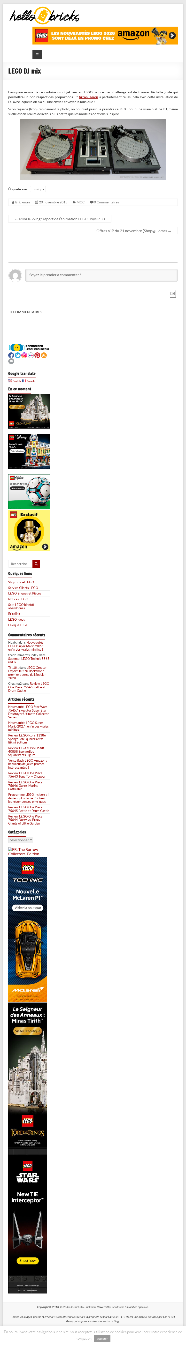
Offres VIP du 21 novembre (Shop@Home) (133, 230)
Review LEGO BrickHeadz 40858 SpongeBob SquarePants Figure (26, 751)
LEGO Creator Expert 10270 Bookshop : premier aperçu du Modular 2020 (27, 673)
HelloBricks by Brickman (81, 1307)
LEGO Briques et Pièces (24, 593)
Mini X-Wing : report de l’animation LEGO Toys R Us (60, 218)
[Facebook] (11, 355)
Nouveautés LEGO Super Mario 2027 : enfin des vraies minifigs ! (26, 645)
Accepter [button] (102, 1338)
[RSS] (44, 355)
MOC (81, 202)
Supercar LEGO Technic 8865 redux (28, 660)
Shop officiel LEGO (21, 582)
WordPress (117, 1307)
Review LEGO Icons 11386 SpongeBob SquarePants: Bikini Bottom (27, 738)
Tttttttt (13, 667)
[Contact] (11, 360)
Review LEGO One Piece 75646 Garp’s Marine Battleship (25, 785)
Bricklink (14, 614)
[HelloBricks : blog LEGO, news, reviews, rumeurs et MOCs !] (44, 8)
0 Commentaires (106, 202)
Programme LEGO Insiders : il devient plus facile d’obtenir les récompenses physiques (28, 798)
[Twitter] (18, 355)
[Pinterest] (37, 355)
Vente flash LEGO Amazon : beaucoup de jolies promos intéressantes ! (27, 763)
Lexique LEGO (18, 625)
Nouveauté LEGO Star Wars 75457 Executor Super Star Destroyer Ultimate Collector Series (28, 712)
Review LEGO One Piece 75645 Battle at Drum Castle (28, 687)
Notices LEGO (18, 599)
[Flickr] (31, 355)
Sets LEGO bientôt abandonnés (21, 606)
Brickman (22, 202)
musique (37, 189)
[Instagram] (24, 355)
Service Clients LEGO (23, 588)
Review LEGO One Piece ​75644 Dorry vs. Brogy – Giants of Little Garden (25, 819)
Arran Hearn (88, 97)
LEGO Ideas (16, 619)
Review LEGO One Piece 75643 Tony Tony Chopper (27, 774)
